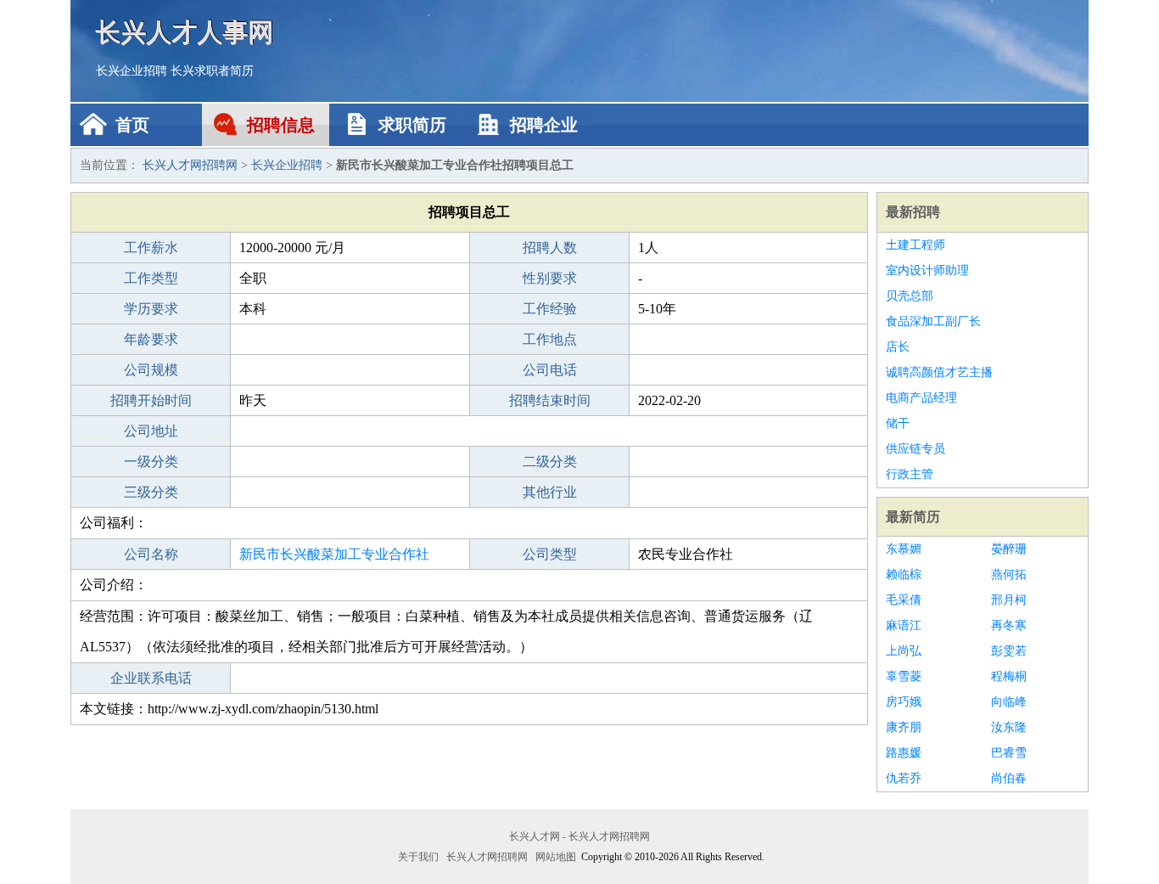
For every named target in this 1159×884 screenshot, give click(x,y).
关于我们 (418, 857)
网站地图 (555, 857)
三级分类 (151, 492)
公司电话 (550, 370)
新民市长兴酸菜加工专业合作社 (334, 554)
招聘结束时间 (550, 400)
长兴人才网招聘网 (190, 165)
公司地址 (151, 431)
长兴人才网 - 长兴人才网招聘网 (579, 836)
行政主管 (909, 474)
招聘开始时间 (151, 400)
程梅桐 (1009, 676)
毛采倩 (903, 600)
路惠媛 (903, 752)
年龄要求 (151, 339)
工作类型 (151, 278)
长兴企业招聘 (131, 71)
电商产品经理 (921, 397)
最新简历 (913, 517)
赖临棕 (903, 574)
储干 (898, 423)
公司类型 (550, 554)
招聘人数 (550, 247)
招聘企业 (544, 124)
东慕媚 (903, 549)
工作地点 (550, 339)
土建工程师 (915, 245)
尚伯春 (1009, 778)
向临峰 (1009, 701)
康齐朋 (903, 727)
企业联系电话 (151, 678)
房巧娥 (903, 701)
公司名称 (151, 554)
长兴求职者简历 (212, 71)
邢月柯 (1009, 600)
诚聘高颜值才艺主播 (939, 372)
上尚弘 (903, 651)
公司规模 (151, 370)
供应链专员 (915, 448)
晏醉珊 (1009, 549)
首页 (132, 124)
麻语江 (903, 625)
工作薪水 (151, 247)
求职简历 (412, 124)
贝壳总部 (909, 296)
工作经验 (550, 308)
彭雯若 (1009, 651)
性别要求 (550, 278)
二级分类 (550, 461)
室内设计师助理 (927, 270)
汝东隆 (1009, 727)
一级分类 (151, 461)
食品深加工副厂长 (933, 321)
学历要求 (151, 308)
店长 (898, 347)
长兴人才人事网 (185, 32)
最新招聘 (913, 212)
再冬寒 (1009, 625)
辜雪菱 (903, 676)
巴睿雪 (1009, 752)
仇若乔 (903, 778)
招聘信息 (281, 124)
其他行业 (550, 492)
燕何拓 (1009, 574)
